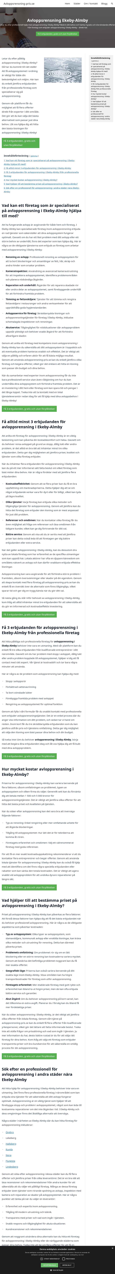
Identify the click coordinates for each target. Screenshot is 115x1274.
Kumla (9, 1149)
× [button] (112, 1248)
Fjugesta (10, 1160)
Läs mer (81, 1255)
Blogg (104, 3)
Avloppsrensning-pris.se (19, 3)
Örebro (10, 1132)
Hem (67, 3)
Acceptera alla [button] (49, 1265)
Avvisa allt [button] (66, 1265)
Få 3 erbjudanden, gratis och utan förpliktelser (57, 34)
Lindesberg (12, 1166)
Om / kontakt (91, 3)
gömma (34, 156)
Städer (77, 3)
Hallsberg (11, 1143)
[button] (57, 1270)
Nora (8, 1155)
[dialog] (57, 1260)
